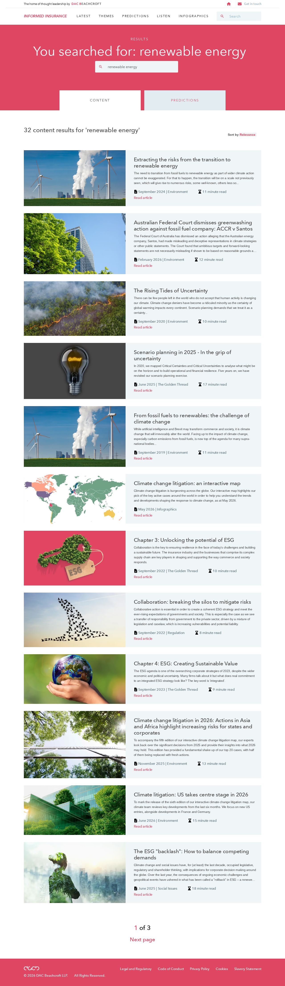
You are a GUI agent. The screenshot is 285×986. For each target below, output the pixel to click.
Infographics (194, 16)
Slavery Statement (247, 969)
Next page (142, 940)
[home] (229, 4)
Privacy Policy (200, 969)
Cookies (222, 969)
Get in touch (252, 4)
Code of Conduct (171, 969)
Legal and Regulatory (136, 969)
